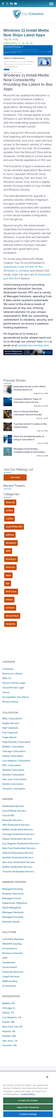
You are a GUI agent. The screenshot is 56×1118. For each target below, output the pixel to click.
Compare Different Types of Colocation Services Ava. (28, 400)
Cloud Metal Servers (14, 810)
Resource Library (12, 673)
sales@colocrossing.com (33, 345)
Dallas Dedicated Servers (17, 838)
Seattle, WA (9, 1036)
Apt (7, 583)
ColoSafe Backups (13, 939)
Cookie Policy (28, 1094)
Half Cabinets (10, 728)
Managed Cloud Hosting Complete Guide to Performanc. (30, 450)
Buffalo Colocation (13, 746)
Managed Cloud (11, 898)
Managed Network (13, 912)
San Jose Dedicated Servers (18, 862)
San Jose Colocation (14, 779)
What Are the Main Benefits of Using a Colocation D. (29, 438)
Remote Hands (11, 921)
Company (7, 668)
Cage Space (9, 737)
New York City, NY (12, 1026)
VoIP (4, 957)
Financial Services (12, 971)
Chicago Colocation (14, 751)
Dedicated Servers (13, 806)
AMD (8, 551)
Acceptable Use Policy (15, 697)
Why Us (6, 678)
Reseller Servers (12, 820)
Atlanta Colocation (13, 770)
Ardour (9, 599)
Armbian (10, 607)
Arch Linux (11, 591)
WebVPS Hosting (12, 943)
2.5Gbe (9, 518)
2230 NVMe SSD (14, 526)
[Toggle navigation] (51, 3)
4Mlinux (10, 535)
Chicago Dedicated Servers (18, 834)
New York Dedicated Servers (18, 848)
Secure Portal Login (13, 683)
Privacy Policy (10, 701)
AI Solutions (9, 986)
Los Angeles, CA (11, 1017)
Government (9, 967)
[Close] (47, 1077)
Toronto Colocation (13, 788)
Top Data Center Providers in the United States (30, 425)
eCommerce (9, 948)
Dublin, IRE (8, 1022)
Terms (6, 692)
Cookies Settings (28, 1114)
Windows (10, 43)
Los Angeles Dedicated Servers (20, 843)
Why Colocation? (12, 718)
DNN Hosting (9, 981)
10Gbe (9, 510)
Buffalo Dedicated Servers (17, 829)
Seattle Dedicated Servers (17, 857)
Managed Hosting (12, 889)
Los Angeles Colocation (16, 760)
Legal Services (11, 976)
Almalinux (11, 543)
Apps (8, 575)
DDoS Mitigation (11, 907)
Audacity (10, 624)
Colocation (10, 712)
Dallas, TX (8, 1012)
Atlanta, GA (8, 1031)
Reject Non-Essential (28, 1107)
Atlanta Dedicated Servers (17, 852)
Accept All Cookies (28, 1100)
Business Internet (12, 953)
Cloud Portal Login (13, 687)
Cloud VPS (8, 815)
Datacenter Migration (14, 903)
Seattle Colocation (13, 774)
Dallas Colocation (12, 756)
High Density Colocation (16, 742)
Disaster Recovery (13, 893)
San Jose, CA (9, 1040)
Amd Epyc (11, 559)
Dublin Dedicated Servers (17, 866)
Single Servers (10, 723)
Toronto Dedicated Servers (18, 871)
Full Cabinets (10, 732)
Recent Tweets (14, 486)
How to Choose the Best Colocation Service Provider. (28, 413)
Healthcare (8, 962)
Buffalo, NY (8, 1003)
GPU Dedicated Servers (16, 824)
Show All (10, 502)
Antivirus (10, 567)
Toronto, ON (9, 1045)
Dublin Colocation (12, 784)
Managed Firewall (12, 917)
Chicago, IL (8, 1008)
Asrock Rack (12, 616)
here (46, 341)
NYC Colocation (11, 765)
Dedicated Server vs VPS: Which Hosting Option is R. (30, 388)
